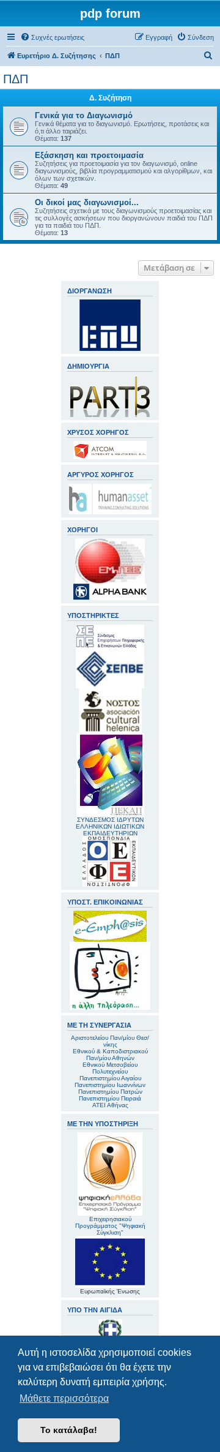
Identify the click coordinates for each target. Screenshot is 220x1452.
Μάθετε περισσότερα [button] (64, 1398)
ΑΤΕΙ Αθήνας (110, 1105)
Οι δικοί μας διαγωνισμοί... (87, 202)
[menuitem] (52, 37)
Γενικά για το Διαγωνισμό (84, 115)
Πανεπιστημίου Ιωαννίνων (110, 1084)
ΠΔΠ (15, 79)
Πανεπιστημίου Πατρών (110, 1091)
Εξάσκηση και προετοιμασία (89, 155)
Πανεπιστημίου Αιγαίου (110, 1078)
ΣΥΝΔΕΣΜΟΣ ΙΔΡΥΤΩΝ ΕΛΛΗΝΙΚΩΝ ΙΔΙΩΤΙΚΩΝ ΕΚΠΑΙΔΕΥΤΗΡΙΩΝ (110, 826)
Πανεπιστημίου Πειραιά (110, 1098)
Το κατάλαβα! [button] (68, 1430)
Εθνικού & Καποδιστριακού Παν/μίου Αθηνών (110, 1054)
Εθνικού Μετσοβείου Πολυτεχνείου (110, 1068)
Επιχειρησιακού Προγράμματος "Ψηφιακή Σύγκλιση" (110, 1226)
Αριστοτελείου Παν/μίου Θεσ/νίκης (110, 1041)
